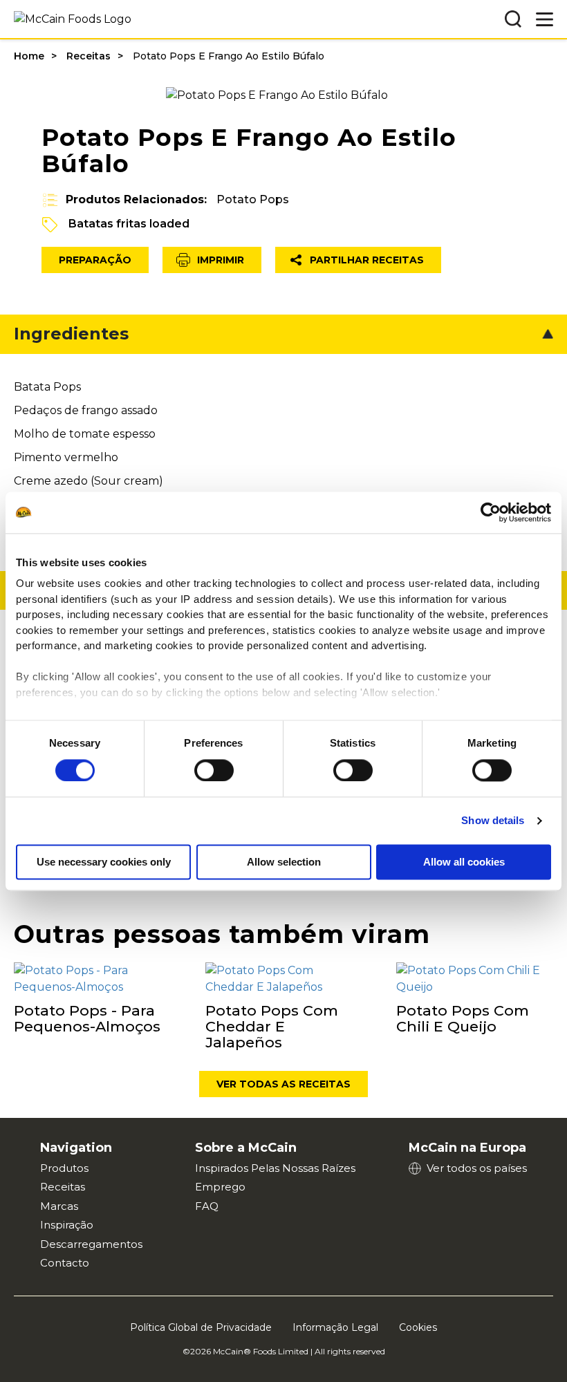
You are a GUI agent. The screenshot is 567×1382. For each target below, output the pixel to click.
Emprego (220, 1186)
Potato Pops (252, 199)
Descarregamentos (91, 1244)
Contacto (64, 1262)
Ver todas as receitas (283, 1084)
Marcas (59, 1206)
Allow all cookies (464, 862)
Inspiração (66, 1224)
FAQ (207, 1206)
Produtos (64, 1168)
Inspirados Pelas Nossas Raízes (275, 1168)
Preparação (95, 260)
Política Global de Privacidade (201, 1327)
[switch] (214, 770)
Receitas (88, 56)
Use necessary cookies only (104, 862)
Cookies (418, 1327)
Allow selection (284, 862)
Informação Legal (335, 1327)
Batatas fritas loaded (128, 223)
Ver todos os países (477, 1168)
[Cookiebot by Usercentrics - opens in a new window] (490, 512)
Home (29, 56)
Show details (492, 820)
